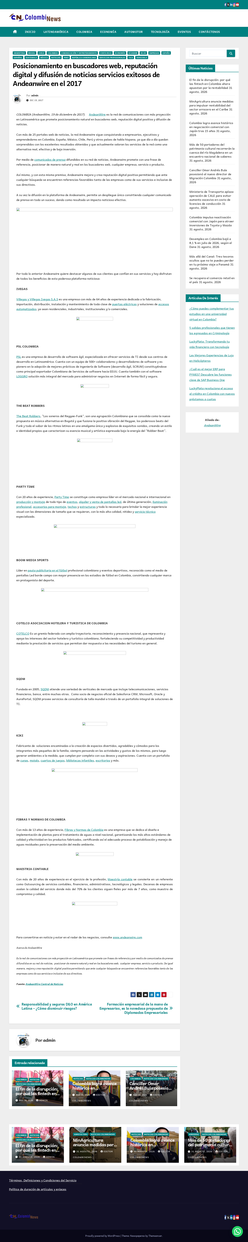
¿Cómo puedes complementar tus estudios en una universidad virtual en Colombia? (211, 314)
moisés (34, 760)
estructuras (88, 506)
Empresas (154, 53)
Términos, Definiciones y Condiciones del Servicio (42, 1180)
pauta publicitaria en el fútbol (47, 570)
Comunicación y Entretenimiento (79, 53)
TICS (131, 57)
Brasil (31, 53)
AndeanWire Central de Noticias (44, 984)
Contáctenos (209, 32)
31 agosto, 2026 (29, 1157)
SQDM (45, 689)
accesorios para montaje (49, 506)
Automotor (133, 32)
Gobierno (194, 1134)
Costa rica (105, 53)
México (44, 57)
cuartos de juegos (53, 760)
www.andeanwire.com (127, 937)
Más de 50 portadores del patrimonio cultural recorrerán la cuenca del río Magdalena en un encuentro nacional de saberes (212, 150)
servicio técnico (145, 511)
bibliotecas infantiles (80, 760)
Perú (66, 57)
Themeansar (155, 1236)
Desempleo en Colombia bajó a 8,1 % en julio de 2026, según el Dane (210, 242)
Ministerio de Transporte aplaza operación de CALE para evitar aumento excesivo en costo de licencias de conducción (211, 197)
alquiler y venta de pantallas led (100, 501)
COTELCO (22, 633)
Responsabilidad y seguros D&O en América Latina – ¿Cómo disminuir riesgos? (57, 1006)
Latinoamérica (56, 32)
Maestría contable (120, 879)
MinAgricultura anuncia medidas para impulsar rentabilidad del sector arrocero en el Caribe (211, 105)
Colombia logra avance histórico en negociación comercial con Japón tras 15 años (211, 126)
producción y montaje (30, 501)
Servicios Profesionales (112, 57)
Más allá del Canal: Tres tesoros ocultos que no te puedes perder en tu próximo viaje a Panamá (211, 260)
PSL (18, 356)
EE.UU (143, 53)
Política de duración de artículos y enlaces (37, 1189)
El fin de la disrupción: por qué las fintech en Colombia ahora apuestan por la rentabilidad (209, 83)
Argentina (19, 53)
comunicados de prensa (50, 159)
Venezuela (141, 57)
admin (34, 95)
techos (72, 506)
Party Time (61, 496)
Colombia (84, 32)
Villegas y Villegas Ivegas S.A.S (37, 299)
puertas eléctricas (124, 304)
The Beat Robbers (28, 416)
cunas (24, 760)
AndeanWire (97, 114)
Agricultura (80, 1134)
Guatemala (31, 57)
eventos (72, 501)
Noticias (55, 57)
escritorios (103, 760)
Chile (41, 53)
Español (18, 57)
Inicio (30, 32)
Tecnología (160, 32)
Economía (108, 32)
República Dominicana (84, 57)
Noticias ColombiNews (29, 1084)
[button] (237, 1231)
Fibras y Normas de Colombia (84, 829)
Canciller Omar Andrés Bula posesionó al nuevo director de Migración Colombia (151, 1090)
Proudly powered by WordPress (102, 1236)
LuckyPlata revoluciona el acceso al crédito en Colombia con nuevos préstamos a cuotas (212, 393)
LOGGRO (22, 376)
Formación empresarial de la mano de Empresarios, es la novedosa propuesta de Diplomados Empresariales (133, 1008)
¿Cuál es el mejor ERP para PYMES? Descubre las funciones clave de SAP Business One (210, 374)
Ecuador (133, 53)
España (166, 53)
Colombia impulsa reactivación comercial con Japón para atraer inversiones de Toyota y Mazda (211, 221)
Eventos (184, 32)
